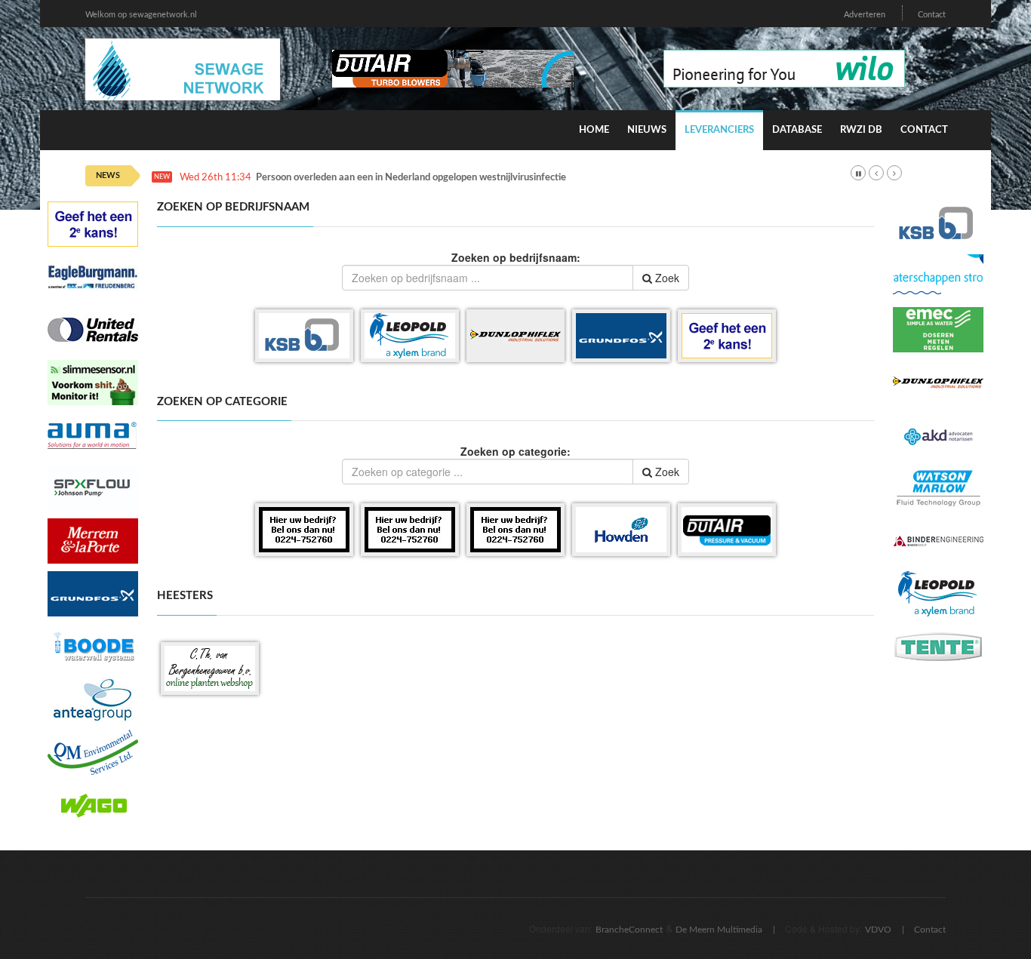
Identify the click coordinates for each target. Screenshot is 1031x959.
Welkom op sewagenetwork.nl (141, 15)
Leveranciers (719, 130)
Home (594, 130)
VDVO (878, 929)
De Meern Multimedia (719, 929)
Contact (932, 15)
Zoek (665, 277)
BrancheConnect (629, 929)
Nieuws (646, 130)
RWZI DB (861, 130)
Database (797, 130)
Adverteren (864, 15)
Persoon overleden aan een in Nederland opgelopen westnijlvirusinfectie (411, 178)
